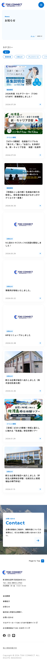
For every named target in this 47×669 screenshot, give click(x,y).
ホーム (33, 36)
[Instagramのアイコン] (9, 635)
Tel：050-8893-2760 (12, 583)
